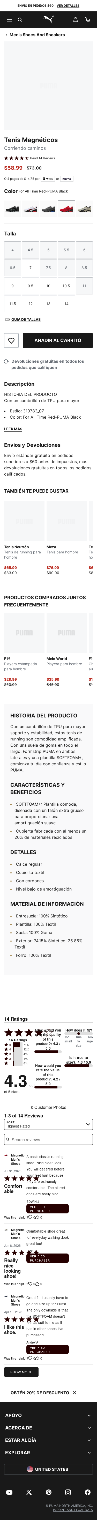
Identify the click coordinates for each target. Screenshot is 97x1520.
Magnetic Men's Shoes (18, 1159)
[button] (18, 1044)
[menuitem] (9, 1492)
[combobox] (48, 1124)
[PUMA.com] (48, 19)
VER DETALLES (68, 6)
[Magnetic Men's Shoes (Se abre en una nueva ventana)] (6, 1160)
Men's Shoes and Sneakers (37, 34)
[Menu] (9, 19)
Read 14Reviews (42, 158)
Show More (21, 1372)
